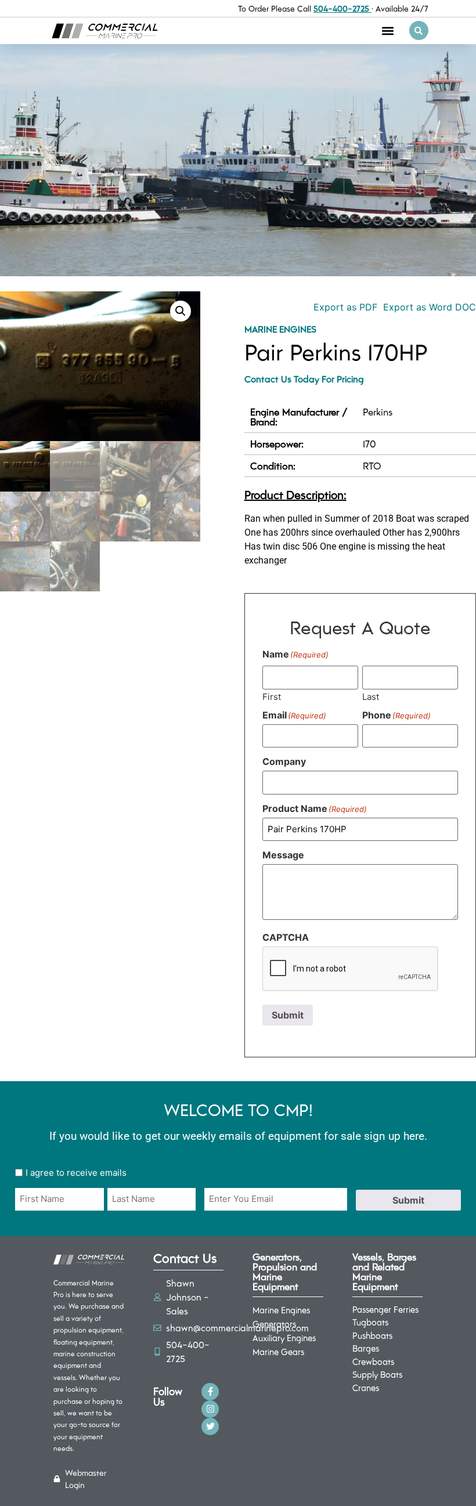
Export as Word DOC (429, 307)
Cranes (365, 1387)
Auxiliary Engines (284, 1337)
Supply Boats (377, 1374)
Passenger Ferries (385, 1309)
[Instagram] (210, 1409)
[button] (388, 30)
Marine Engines (280, 328)
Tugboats (370, 1322)
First (271, 696)
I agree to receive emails (76, 1172)
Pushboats (372, 1335)
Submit (288, 1015)
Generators (274, 1323)
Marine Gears (278, 1351)
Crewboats (373, 1361)
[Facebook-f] (210, 1391)
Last (370, 696)
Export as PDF (344, 307)
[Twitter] (210, 1426)
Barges (365, 1348)
